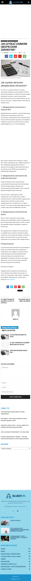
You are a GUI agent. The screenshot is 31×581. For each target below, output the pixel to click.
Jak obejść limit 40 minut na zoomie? (24, 300)
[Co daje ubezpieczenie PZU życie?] (5, 337)
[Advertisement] (15, 20)
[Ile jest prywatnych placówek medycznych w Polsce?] (5, 344)
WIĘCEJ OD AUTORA (8, 330)
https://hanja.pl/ (11, 279)
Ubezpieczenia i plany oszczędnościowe (13, 566)
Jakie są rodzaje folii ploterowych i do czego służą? (15, 432)
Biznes (3, 551)
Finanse (3, 559)
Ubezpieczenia (4, 41)
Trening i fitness (6, 569)
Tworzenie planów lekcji (9, 564)
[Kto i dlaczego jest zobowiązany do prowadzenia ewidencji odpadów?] (5, 530)
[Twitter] (17, 511)
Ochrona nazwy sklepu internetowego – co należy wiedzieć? (18, 538)
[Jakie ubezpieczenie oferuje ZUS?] (5, 352)
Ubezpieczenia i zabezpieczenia (10, 554)
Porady (3, 549)
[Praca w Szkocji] (5, 523)
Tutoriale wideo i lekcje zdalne (11, 556)
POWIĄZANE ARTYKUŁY (9, 328)
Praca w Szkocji (15, 520)
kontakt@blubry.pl (21, 506)
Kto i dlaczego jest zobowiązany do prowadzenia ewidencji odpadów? (19, 530)
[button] (28, 2)
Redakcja (6, 52)
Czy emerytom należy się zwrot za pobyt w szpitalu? (7, 301)
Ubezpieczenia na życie (12, 41)
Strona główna (4, 38)
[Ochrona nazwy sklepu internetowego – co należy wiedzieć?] (5, 538)
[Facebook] (13, 511)
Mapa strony (15, 576)
